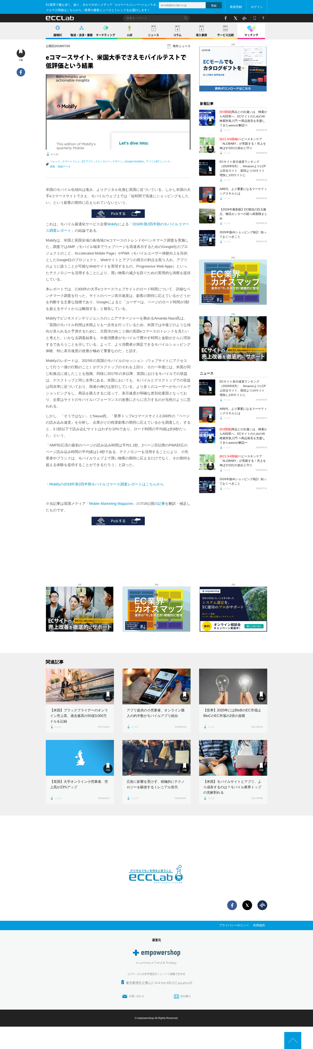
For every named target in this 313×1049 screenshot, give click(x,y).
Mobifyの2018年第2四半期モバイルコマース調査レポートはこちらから (106, 484)
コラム (177, 35)
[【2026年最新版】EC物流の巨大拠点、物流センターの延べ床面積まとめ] (207, 215)
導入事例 (201, 35)
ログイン (257, 7)
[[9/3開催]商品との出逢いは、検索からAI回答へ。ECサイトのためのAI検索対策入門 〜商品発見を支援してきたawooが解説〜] (207, 118)
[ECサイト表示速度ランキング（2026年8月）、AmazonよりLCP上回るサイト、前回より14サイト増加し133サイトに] (207, 168)
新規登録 (236, 7)
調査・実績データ (60, 166)
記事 (161, 504)
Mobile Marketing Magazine (111, 504)
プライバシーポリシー (234, 925)
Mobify (112, 224)
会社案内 (185, 996)
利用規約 (259, 925)
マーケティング (105, 35)
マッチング (251, 35)
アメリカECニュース (158, 161)
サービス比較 (225, 35)
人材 (129, 35)
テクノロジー (103, 161)
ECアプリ (87, 161)
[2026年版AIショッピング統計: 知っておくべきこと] (207, 238)
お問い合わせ (136, 996)
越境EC (57, 35)
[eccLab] (156, 887)
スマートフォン (71, 161)
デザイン (117, 161)
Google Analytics (134, 161)
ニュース (153, 35)
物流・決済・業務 (81, 35)
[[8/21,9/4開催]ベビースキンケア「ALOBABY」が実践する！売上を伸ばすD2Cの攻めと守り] (207, 145)
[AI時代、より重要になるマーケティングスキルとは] (207, 195)
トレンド (55, 161)
